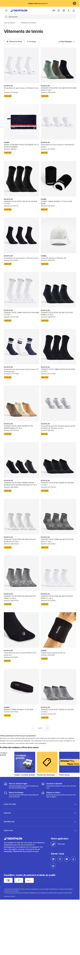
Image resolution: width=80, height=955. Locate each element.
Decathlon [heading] (8, 821)
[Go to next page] (47, 728)
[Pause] (74, 3)
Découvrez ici (38, 3)
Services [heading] (7, 803)
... (18, 23)
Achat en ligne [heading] (10, 795)
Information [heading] (9, 812)
